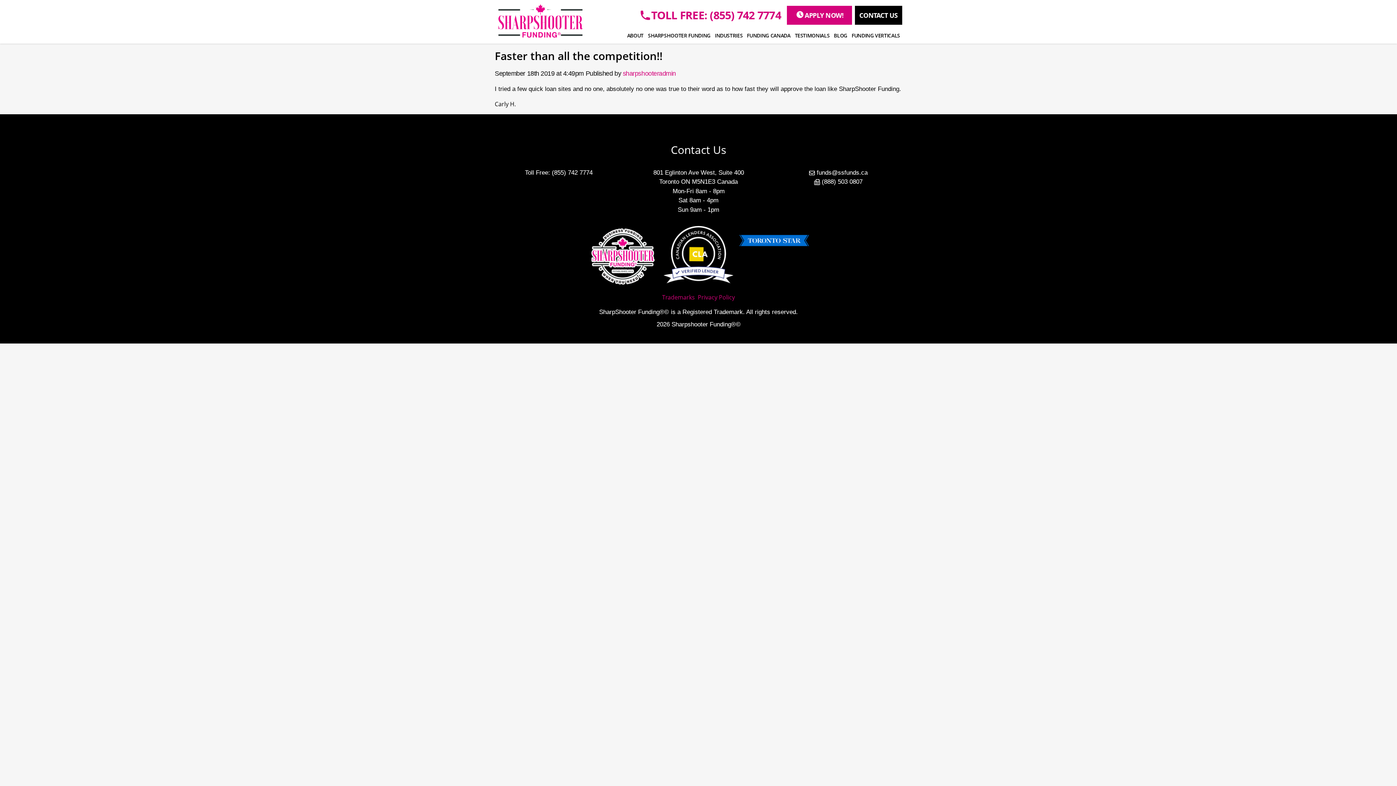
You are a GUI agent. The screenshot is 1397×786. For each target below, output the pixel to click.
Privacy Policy (716, 297)
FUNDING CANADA (768, 35)
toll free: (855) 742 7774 (716, 15)
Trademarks (678, 297)
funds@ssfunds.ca (842, 172)
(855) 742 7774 (572, 172)
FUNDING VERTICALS (876, 35)
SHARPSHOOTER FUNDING (679, 35)
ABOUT (635, 35)
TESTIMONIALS (812, 35)
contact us (878, 15)
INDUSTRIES (729, 35)
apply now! (824, 15)
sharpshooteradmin (649, 73)
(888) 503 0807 (842, 181)
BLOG (840, 35)
